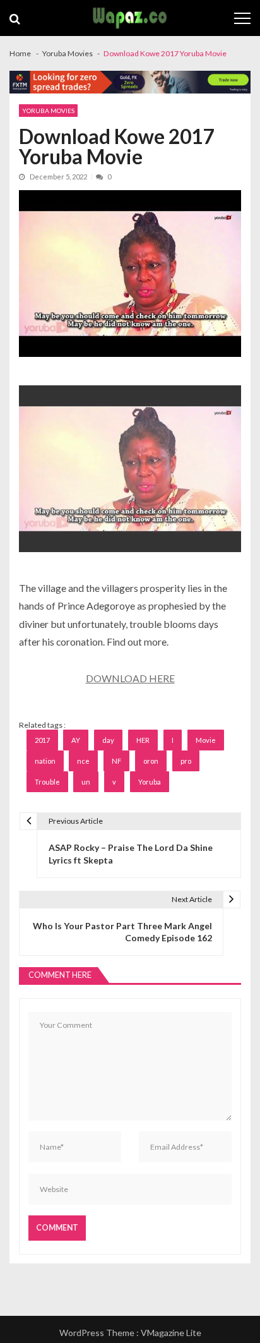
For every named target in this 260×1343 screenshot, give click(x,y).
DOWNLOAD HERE (130, 678)
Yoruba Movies (48, 110)
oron (150, 761)
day (108, 740)
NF (116, 761)
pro (185, 761)
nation (45, 761)
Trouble (47, 782)
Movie (206, 740)
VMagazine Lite (171, 1332)
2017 (42, 740)
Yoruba (149, 782)
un (85, 782)
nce (83, 761)
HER (143, 740)
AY (75, 740)
